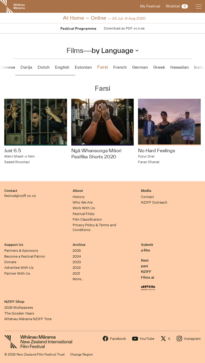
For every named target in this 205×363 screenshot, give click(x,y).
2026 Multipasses (18, 307)
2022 (77, 267)
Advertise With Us (19, 267)
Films (74, 50)
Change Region (81, 354)
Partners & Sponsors (21, 250)
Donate (10, 262)
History (79, 197)
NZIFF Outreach (154, 202)
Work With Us (84, 208)
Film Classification (87, 219)
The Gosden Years (19, 313)
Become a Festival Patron (24, 256)
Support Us (13, 244)
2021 (76, 273)
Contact (10, 190)
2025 (77, 250)
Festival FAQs (83, 214)
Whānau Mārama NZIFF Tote (28, 319)
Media (146, 190)
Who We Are (83, 202)
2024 (77, 256)
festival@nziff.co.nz (20, 195)
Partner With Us (17, 273)
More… (78, 279)
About (78, 190)
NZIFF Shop (14, 301)
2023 (77, 262)
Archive (79, 244)
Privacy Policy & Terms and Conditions (94, 227)
